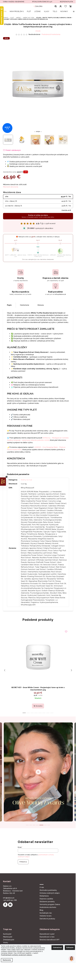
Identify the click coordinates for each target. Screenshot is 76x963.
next (70, 670)
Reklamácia (43, 896)
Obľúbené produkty (46, 902)
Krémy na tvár (25, 480)
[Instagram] (9, 904)
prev (3, 670)
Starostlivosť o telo (46, 937)
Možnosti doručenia (9, 187)
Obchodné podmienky (47, 890)
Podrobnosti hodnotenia (50, 34)
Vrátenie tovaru (45, 916)
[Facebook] (4, 904)
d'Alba (37, 31)
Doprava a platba (45, 899)
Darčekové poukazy (46, 919)
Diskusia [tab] (40, 305)
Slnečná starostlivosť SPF (49, 940)
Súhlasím (68, 947)
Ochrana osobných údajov (49, 893)
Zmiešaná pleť (7, 940)
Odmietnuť (55, 947)
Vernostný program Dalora (49, 904)
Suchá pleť (6, 934)
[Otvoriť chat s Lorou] (70, 958)
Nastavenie (7, 960)
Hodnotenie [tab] (23, 305)
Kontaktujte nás (45, 913)
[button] (3, 481)
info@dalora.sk (8, 898)
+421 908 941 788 (9, 900)
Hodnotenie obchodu (47, 907)
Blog (41, 910)
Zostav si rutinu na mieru (37, 216)
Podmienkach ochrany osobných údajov (16, 955)
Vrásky (4, 942)
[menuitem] (4, 11)
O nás (41, 887)
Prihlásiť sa (22, 862)
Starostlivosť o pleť (46, 934)
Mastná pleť (6, 937)
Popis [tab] (8, 305)
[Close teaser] (7, 477)
